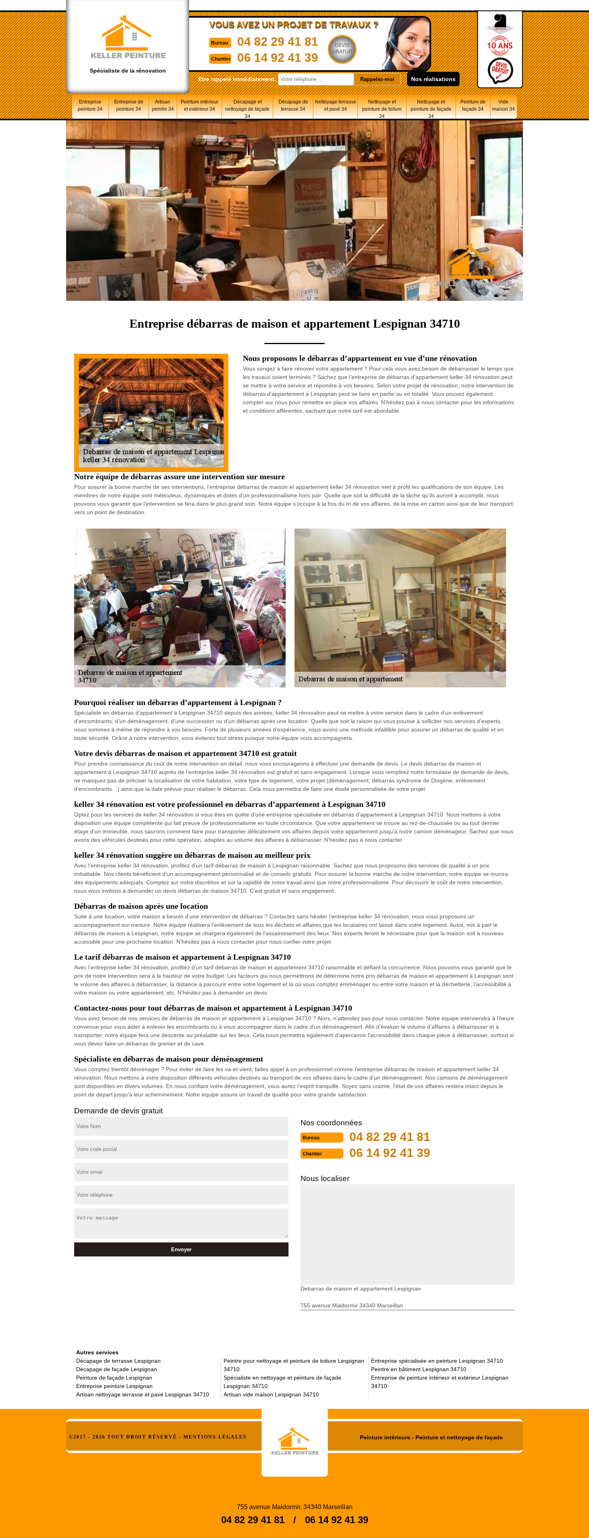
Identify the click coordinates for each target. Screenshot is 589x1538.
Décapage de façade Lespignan (116, 1369)
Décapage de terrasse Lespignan (118, 1361)
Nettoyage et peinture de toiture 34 (382, 109)
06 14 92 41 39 (277, 57)
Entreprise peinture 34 (90, 105)
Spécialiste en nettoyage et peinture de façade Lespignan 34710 (282, 1381)
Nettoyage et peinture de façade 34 (431, 109)
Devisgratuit (342, 49)
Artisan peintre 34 (163, 105)
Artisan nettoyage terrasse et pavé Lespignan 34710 (142, 1394)
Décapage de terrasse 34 (293, 105)
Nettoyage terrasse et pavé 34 (335, 105)
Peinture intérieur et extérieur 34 (199, 105)
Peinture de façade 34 (473, 105)
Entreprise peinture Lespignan (114, 1386)
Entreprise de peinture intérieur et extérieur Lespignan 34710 (439, 1381)
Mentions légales (215, 1437)
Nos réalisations (433, 79)
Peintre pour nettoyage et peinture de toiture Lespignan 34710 (294, 1365)
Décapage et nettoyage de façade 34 (247, 109)
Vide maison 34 (503, 105)
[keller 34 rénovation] (295, 1438)
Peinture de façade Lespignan (114, 1377)
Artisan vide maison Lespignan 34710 (271, 1394)
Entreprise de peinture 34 (128, 105)
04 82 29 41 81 (277, 41)
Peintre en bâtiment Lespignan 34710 (418, 1369)
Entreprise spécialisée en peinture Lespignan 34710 (437, 1361)
